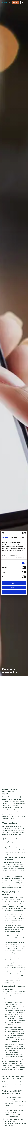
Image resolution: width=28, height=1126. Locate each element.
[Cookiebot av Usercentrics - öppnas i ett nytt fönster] (20, 533)
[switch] (24, 567)
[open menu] (22, 2)
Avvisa (14, 592)
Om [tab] (23, 537)
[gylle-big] (4, 2)
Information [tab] (14, 537)
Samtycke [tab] (5, 537)
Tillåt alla (14, 583)
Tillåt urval (14, 587)
